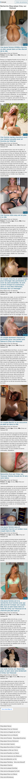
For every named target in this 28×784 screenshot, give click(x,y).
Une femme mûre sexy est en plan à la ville (13, 216)
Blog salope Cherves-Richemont (9, 741)
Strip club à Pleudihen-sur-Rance (9, 753)
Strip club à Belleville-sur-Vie (8, 759)
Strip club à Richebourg (6, 777)
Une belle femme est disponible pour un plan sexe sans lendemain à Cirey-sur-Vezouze (13, 671)
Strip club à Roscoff (19, 762)
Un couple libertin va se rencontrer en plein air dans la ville (13, 423)
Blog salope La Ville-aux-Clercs (9, 750)
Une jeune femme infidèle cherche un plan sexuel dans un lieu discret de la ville (13, 49)
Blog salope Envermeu (19, 738)
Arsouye (3, 2)
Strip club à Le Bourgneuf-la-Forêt (9, 771)
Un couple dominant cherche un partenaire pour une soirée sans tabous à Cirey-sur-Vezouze (12, 339)
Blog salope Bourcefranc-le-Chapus (10, 747)
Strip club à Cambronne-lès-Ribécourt (11, 756)
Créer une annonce (21, 2)
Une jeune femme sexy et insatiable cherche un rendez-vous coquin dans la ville (13, 529)
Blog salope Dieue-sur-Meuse (8, 774)
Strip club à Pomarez (6, 738)
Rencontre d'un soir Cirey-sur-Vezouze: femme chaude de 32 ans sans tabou (14, 476)
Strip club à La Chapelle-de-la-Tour (10, 732)
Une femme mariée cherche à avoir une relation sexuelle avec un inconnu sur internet (13, 139)
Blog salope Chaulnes (6, 765)
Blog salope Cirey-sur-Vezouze (9, 729)
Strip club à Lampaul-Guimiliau (8, 768)
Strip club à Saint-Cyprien (7, 744)
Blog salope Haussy (5, 726)
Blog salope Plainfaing (6, 762)
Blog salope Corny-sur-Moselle (9, 735)
